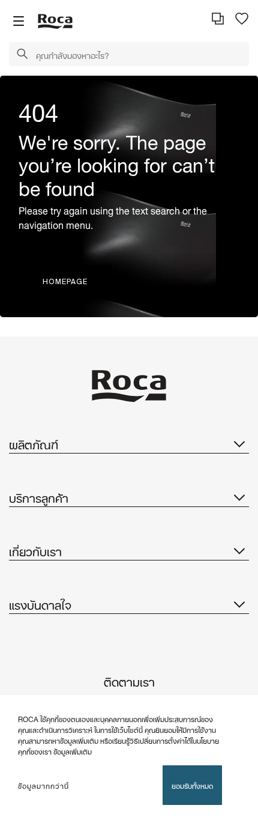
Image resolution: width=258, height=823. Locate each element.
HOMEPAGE (65, 281)
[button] (22, 54)
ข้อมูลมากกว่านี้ (43, 785)
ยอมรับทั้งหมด (192, 785)
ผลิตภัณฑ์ (33, 443)
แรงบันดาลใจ (40, 603)
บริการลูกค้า (38, 496)
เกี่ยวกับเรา (35, 550)
